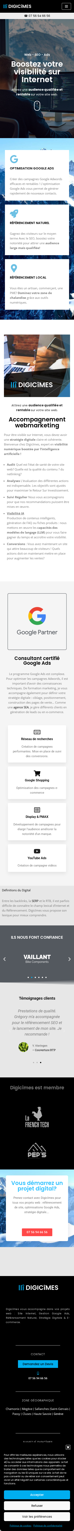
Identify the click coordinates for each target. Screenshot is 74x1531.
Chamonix (13, 1409)
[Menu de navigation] (66, 6)
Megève (27, 1409)
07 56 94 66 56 (39, 16)
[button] (68, 1447)
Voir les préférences (37, 1517)
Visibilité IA (15, 513)
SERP (35, 901)
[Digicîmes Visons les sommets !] (17, 6)
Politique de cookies (20, 1525)
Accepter (37, 1495)
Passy (16, 1414)
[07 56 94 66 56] (38, 1373)
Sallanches (42, 1409)
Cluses (26, 1414)
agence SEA (21, 707)
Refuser (37, 1506)
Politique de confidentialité (47, 1525)
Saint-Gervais (59, 1409)
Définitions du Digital (16, 890)
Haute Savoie (42, 1414)
